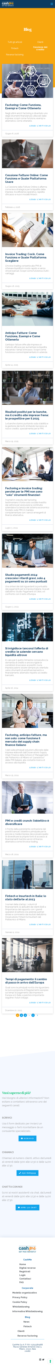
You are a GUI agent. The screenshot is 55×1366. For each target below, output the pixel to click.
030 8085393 (28, 1173)
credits (27, 1351)
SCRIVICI (28, 1138)
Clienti (40, 42)
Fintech (14, 48)
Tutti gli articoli (15, 42)
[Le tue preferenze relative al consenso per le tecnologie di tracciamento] (50, 1361)
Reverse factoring (14, 54)
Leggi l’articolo (40, 126)
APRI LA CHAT (28, 1208)
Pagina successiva (37, 1015)
